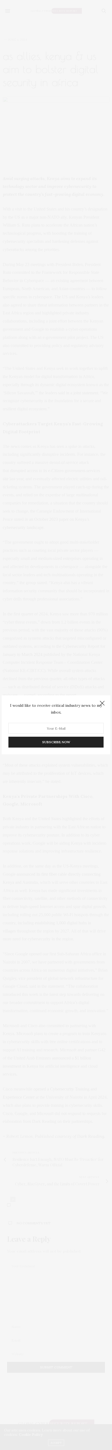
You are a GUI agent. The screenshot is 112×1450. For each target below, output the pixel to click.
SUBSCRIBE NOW (56, 742)
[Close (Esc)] (102, 703)
